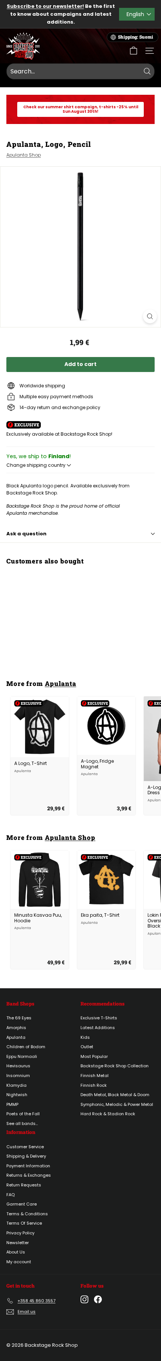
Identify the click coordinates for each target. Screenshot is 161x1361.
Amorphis (16, 1028)
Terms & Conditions (27, 1214)
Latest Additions (97, 1028)
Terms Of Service (24, 1223)
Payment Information (28, 1166)
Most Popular (94, 1056)
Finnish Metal (94, 1076)
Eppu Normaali (21, 1056)
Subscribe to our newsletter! (45, 6)
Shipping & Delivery (26, 1156)
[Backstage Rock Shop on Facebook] (98, 1299)
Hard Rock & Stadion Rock (107, 1114)
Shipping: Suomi (135, 37)
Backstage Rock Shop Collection (114, 1066)
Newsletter (17, 1243)
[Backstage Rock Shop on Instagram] (84, 1299)
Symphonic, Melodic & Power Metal (116, 1104)
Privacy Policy (20, 1233)
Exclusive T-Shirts (98, 1018)
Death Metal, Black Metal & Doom (114, 1095)
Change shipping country (36, 465)
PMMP (12, 1104)
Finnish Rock (93, 1085)
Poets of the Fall (23, 1114)
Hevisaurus (18, 1066)
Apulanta (60, 683)
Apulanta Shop (23, 155)
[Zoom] (150, 316)
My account (18, 1262)
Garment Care (21, 1204)
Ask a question (26, 533)
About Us (15, 1252)
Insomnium (18, 1076)
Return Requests (23, 1185)
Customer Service (25, 1147)
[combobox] (80, 71)
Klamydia (16, 1085)
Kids (85, 1037)
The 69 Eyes (18, 1018)
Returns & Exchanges (28, 1175)
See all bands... (22, 1123)
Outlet (86, 1047)
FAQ (10, 1195)
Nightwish (16, 1095)
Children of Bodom (25, 1047)
